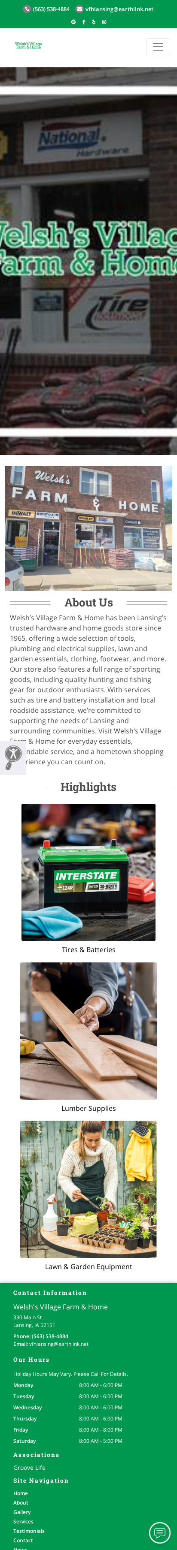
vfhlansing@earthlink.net (119, 9)
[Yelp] (93, 21)
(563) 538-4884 (51, 9)
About (20, 1502)
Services (23, 1521)
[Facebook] (83, 21)
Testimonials (29, 1531)
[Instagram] (104, 21)
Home (20, 1493)
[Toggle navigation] (158, 46)
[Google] (73, 21)
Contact (23, 1540)
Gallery (22, 1512)
